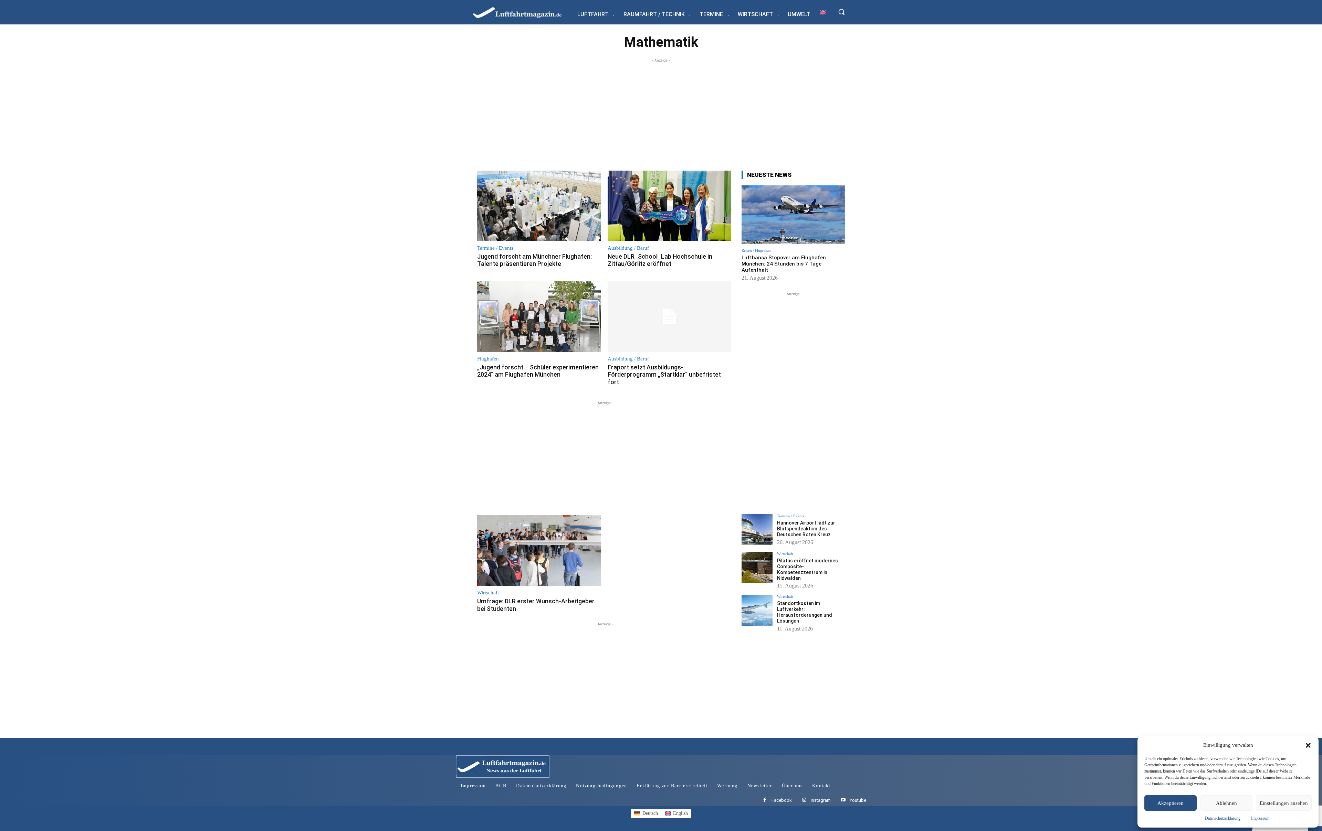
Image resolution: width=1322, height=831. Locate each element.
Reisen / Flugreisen (757, 250)
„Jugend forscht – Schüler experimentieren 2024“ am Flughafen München (538, 371)
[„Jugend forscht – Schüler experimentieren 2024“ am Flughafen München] (539, 316)
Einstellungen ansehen (1284, 803)
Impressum (1260, 818)
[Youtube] (843, 800)
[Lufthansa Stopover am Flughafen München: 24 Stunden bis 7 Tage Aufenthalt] (793, 214)
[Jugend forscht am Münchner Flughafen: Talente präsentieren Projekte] (539, 206)
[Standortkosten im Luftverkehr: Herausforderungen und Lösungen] (757, 610)
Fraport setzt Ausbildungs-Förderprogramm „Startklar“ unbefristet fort (664, 375)
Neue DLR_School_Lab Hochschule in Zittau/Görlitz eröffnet (660, 260)
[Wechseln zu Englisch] (822, 12)
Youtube (858, 800)
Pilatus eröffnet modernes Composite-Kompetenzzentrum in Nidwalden (807, 569)
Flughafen (488, 358)
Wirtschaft (488, 592)
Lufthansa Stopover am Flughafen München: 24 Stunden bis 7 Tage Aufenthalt (784, 264)
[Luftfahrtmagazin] (523, 12)
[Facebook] (765, 800)
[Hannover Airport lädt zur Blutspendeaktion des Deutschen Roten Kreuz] (757, 529)
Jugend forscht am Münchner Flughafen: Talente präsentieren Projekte (534, 260)
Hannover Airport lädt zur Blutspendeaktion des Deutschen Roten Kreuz (806, 528)
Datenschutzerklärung (1222, 818)
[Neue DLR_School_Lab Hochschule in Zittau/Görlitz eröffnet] (669, 206)
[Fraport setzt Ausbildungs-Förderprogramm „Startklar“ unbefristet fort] (669, 316)
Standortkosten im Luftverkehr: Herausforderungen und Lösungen (804, 612)
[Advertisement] (661, 112)
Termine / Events (495, 248)
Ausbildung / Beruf (628, 248)
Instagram (821, 800)
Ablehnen (1226, 803)
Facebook (782, 800)
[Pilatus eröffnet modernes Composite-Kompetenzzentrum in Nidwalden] (757, 567)
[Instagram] (804, 800)
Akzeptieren (1170, 803)
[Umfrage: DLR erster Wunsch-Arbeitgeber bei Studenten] (539, 550)
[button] (1308, 745)
